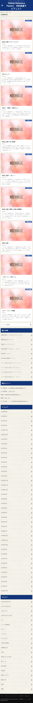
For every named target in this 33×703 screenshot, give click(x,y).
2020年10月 (4, 489)
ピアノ (3, 629)
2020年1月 (4, 531)
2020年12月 (4, 480)
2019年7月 (4, 558)
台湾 (2, 652)
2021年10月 (4, 434)
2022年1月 (4, 425)
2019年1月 (4, 586)
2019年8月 (4, 554)
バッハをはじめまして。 (10, 376)
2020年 (7, 12)
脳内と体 (3, 679)
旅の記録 (3, 666)
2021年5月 (4, 457)
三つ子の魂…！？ (6, 401)
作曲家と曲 (4, 647)
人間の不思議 (5, 643)
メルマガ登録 (20, 695)
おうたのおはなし (6, 606)
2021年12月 (4, 430)
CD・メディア (14, 695)
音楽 (2, 684)
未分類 (3, 670)
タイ (2, 620)
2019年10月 (4, 544)
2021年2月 (4, 471)
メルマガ (3, 634)
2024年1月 (4, 421)
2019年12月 (4, 535)
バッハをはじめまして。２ (11, 372)
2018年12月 (4, 590)
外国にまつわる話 (6, 656)
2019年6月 (4, 563)
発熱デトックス (8, 344)
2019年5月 (4, 567)
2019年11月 (4, 540)
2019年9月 (4, 549)
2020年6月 (4, 508)
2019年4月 (4, 572)
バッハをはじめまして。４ (11, 363)
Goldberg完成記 (8, 358)
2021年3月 (4, 466)
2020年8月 (4, 499)
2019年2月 (4, 581)
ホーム (2, 695)
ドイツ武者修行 (5, 624)
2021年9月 (4, 439)
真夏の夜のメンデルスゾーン (12, 335)
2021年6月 (4, 453)
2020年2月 (4, 526)
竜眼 (2, 394)
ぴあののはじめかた (7, 615)
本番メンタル (5, 675)
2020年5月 (4, 512)
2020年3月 (4, 522)
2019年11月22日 (6, 601)
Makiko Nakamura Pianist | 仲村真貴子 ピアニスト (17, 6)
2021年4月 (4, 462)
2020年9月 (4, 494)
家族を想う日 (7, 339)
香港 (2, 689)
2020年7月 (4, 503)
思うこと (3, 661)
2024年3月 (4, 416)
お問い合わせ (27, 695)
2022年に (6, 353)
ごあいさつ (4, 611)
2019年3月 (4, 577)
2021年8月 (4, 443)
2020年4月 (4, 517)
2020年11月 (4, 485)
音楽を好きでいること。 (10, 349)
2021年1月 (4, 476)
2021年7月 (4, 448)
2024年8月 (4, 411)
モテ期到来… (4, 388)
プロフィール (7, 695)
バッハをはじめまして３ (10, 367)
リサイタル (4, 638)
